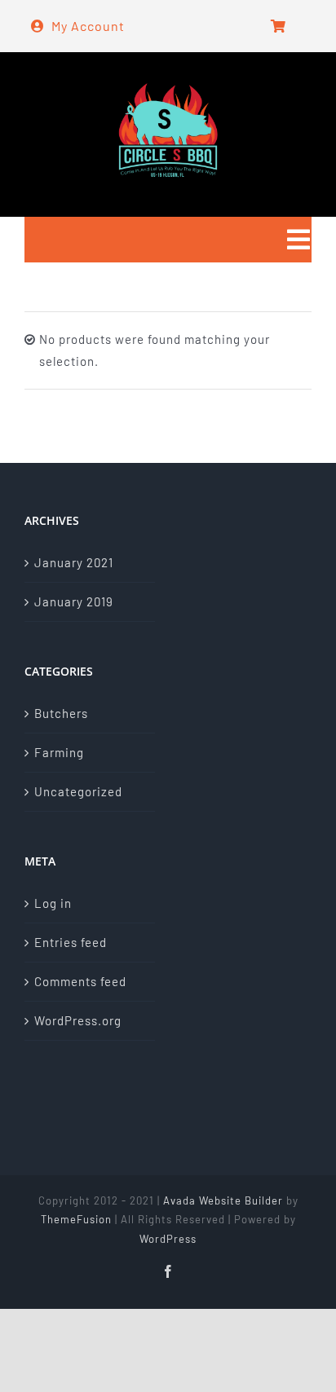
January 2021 (73, 562)
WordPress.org (78, 1020)
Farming (59, 752)
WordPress (168, 1238)
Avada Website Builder (223, 1200)
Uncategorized (78, 791)
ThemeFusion (76, 1219)
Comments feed (80, 981)
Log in (53, 903)
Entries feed (70, 942)
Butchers (61, 713)
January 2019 (73, 601)
